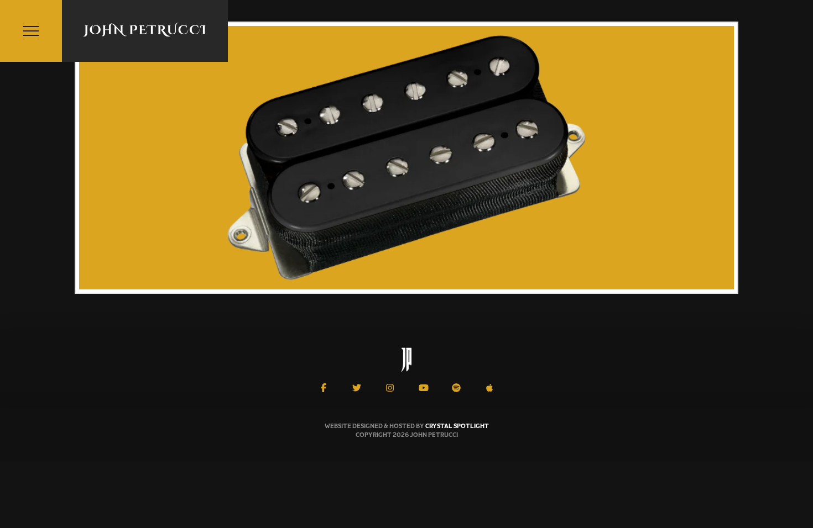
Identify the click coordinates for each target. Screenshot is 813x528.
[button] (31, 31)
